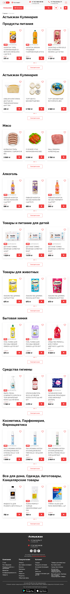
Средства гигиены (17, 369)
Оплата (21, 562)
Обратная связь (24, 578)
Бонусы (21, 567)
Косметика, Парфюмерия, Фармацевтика (24, 423)
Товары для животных (21, 272)
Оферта (5, 574)
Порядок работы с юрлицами (8, 567)
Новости (21, 573)
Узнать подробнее (12, 37)
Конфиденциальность (9, 572)
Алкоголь (10, 174)
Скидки (37, 562)
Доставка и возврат (25, 564)
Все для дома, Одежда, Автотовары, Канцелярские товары (58, 575)
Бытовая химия (15, 318)
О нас (4, 562)
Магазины (22, 569)
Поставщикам (7, 564)
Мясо (7, 125)
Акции (21, 571)
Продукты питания (18, 24)
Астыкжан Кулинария (20, 75)
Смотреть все (35, 67)
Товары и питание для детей (26, 223)
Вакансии (5, 570)
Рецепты (22, 575)
